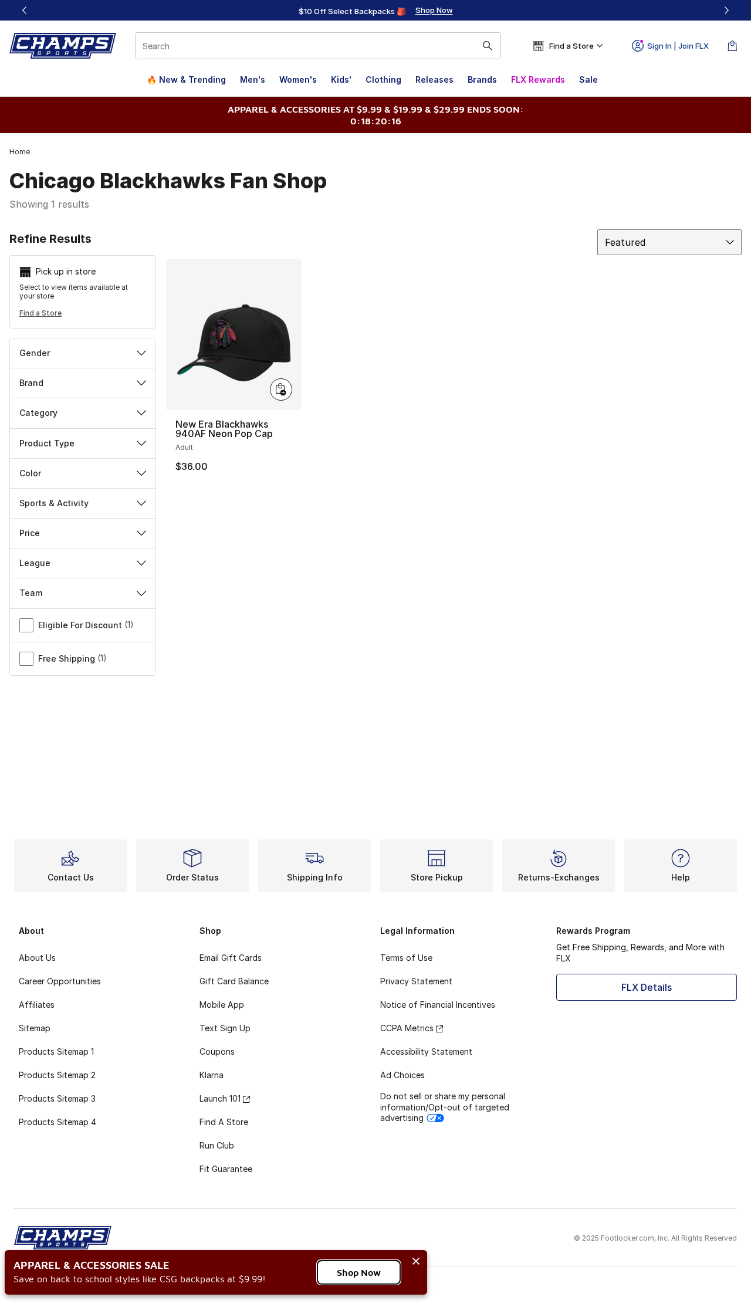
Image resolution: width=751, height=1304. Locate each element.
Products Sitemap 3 (57, 1098)
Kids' (341, 79)
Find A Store (223, 1122)
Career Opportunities (60, 981)
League (34, 563)
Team (30, 593)
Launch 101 (220, 1098)
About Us (37, 958)
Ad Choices (402, 1075)
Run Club (216, 1145)
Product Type (47, 443)
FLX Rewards (538, 79)
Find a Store (40, 313)
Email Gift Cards (230, 958)
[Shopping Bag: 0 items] (732, 46)
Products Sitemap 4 (57, 1122)
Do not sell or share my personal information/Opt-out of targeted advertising (444, 1106)
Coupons (217, 1051)
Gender (34, 353)
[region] (375, 11)
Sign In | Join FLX (678, 45)
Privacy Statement (416, 981)
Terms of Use (406, 958)
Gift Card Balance (234, 981)
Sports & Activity (54, 503)
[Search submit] (487, 46)
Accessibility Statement (426, 1051)
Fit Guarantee (225, 1169)
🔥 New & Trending (186, 79)
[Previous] (25, 10)
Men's (252, 79)
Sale (588, 79)
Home (19, 151)
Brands (482, 79)
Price (29, 533)
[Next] (726, 10)
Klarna (211, 1075)
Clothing (383, 79)
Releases (434, 79)
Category (38, 413)
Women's (298, 79)
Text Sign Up (225, 1028)
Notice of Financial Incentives (437, 1005)
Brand (31, 383)
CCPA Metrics (407, 1028)
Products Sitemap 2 (57, 1075)
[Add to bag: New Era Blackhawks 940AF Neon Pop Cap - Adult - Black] (281, 389)
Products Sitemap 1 (56, 1051)
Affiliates (37, 1005)
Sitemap (34, 1028)
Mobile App (221, 1005)
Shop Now (359, 1272)
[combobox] (318, 46)
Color (30, 473)
